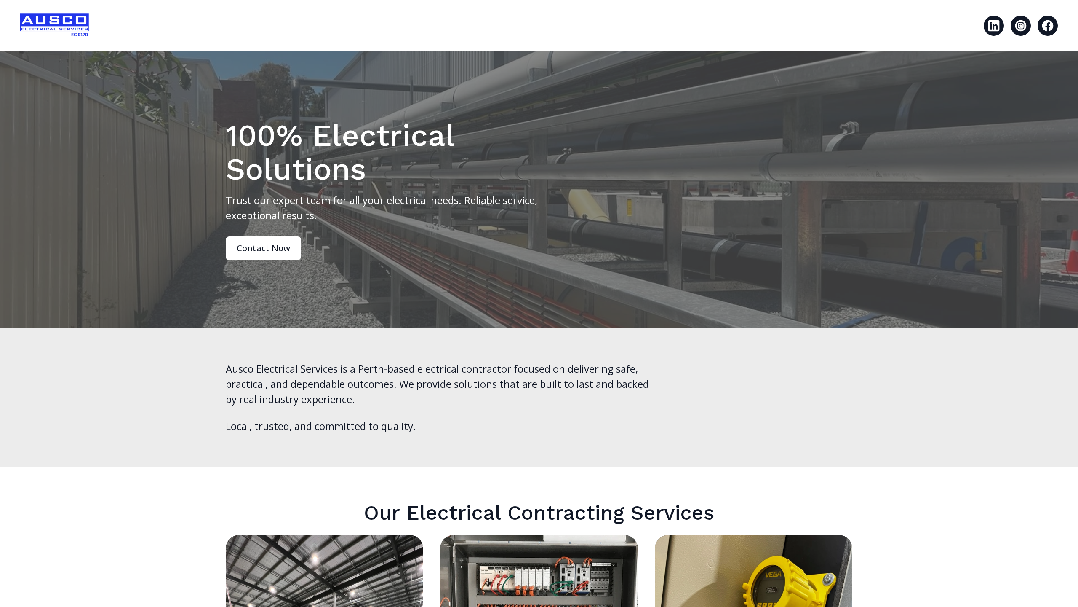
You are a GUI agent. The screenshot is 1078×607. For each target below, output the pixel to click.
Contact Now (263, 248)
